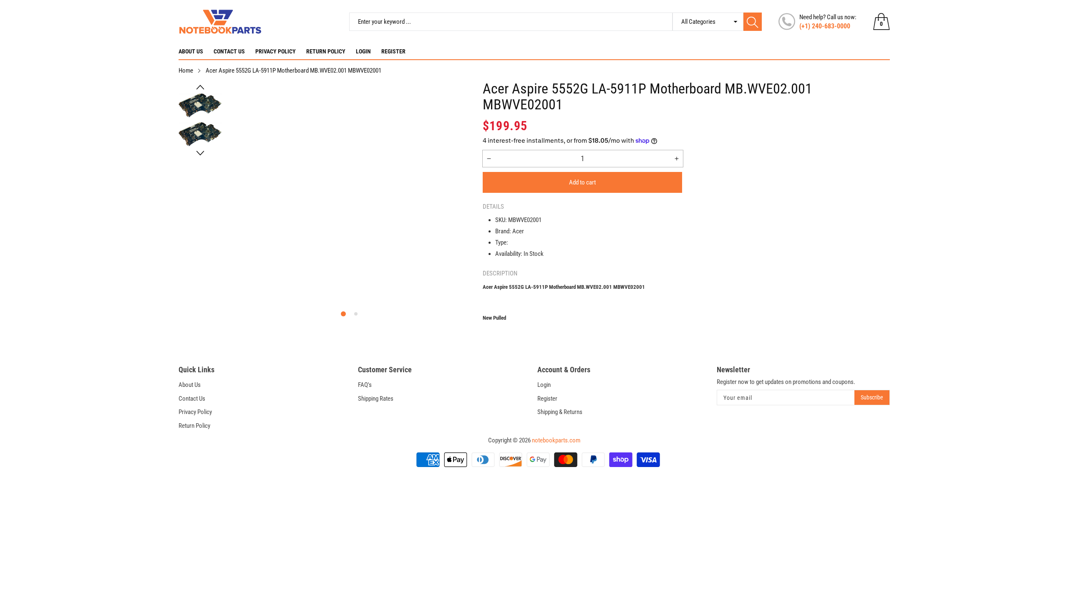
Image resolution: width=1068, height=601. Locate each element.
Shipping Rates (375, 398)
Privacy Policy (275, 51)
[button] (200, 87)
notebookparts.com (556, 440)
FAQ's (365, 385)
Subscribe (872, 397)
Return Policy (325, 51)
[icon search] (752, 22)
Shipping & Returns (559, 412)
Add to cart (582, 182)
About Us (191, 51)
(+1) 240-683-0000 (824, 26)
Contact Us (229, 51)
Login (363, 51)
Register (393, 51)
